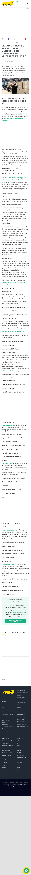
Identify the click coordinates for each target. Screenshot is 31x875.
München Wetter (21, 721)
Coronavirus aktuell (7, 740)
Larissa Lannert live (17, 612)
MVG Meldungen (6, 750)
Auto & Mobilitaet (6, 755)
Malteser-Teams (7, 463)
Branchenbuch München (22, 726)
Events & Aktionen (21, 697)
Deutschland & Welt (7, 753)
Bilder (18, 743)
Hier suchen (19, 769)
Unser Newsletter (21, 702)
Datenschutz (5, 724)
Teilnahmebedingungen (8, 726)
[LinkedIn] (20, 39)
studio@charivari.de (7, 710)
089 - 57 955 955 (10, 712)
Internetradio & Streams (22, 692)
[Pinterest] (25, 39)
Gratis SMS (19, 762)
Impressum (5, 722)
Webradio (22, 786)
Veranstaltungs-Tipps (22, 760)
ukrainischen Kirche (10, 227)
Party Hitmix (5, 765)
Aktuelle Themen (21, 714)
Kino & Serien (20, 753)
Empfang (19, 707)
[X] (14, 39)
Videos (18, 745)
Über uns (19, 700)
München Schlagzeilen (22, 717)
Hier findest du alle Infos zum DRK (13, 331)
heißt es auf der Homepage (11, 371)
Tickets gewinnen (6, 769)
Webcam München (21, 724)
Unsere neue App (21, 704)
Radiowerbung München (13, 786)
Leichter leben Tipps (21, 757)
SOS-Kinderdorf (10, 564)
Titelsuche (4, 762)
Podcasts (19, 740)
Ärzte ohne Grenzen (8, 425)
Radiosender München (22, 784)
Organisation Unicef (10, 530)
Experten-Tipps (20, 755)
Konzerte (4, 767)
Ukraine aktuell (5, 743)
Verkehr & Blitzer (6, 748)
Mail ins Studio (5, 720)
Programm (19, 695)
